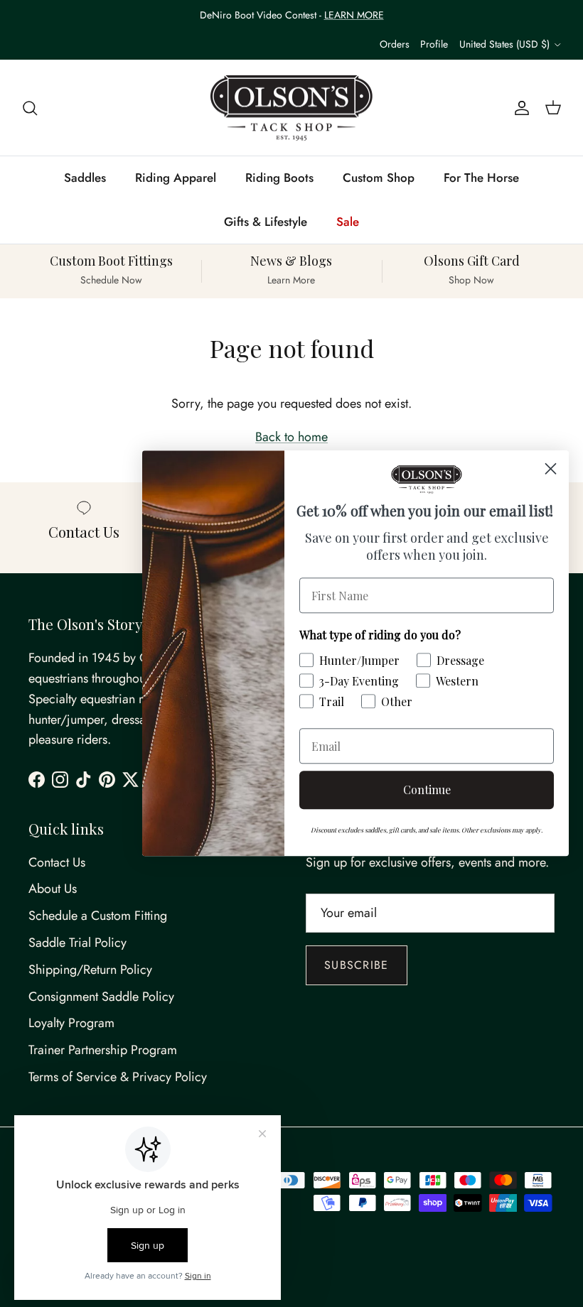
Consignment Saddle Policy (101, 996)
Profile (434, 44)
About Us (52, 888)
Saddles (85, 177)
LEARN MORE (354, 15)
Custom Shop (378, 177)
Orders (395, 44)
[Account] (519, 107)
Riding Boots (279, 177)
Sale (347, 221)
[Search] (29, 107)
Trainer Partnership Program (102, 1050)
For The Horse (481, 177)
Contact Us (56, 862)
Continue (427, 790)
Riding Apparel (175, 177)
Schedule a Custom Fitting (97, 915)
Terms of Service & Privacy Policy (117, 1077)
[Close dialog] (550, 468)
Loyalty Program (71, 1023)
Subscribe (356, 965)
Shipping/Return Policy (90, 969)
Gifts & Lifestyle (265, 221)
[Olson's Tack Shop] (291, 108)
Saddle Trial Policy (77, 942)
